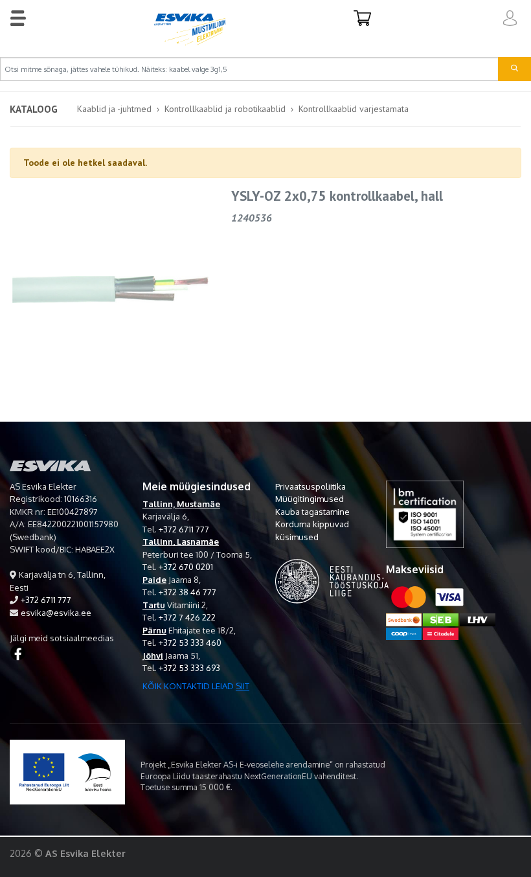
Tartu (153, 605)
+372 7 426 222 (187, 617)
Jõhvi (152, 655)
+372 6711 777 (46, 600)
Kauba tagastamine (312, 512)
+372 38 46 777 (187, 592)
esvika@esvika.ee (56, 613)
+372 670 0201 (186, 567)
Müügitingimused (309, 499)
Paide (154, 580)
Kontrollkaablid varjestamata (354, 109)
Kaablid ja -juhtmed (114, 109)
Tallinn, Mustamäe (181, 504)
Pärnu (154, 630)
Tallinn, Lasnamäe (180, 541)
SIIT (242, 686)
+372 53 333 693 (189, 668)
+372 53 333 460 (190, 642)
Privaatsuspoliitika (310, 486)
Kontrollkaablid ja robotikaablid (225, 109)
